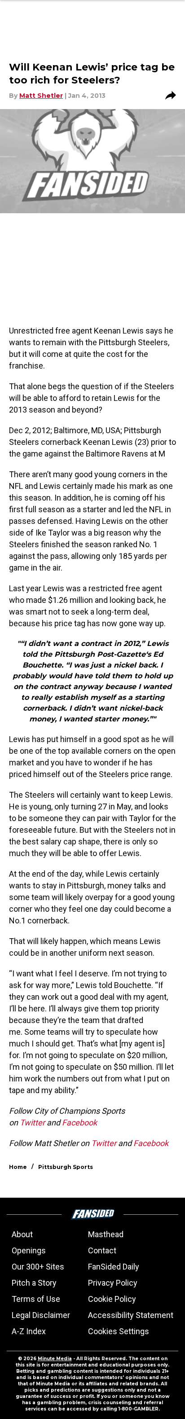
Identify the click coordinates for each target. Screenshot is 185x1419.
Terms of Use (36, 1299)
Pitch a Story (34, 1282)
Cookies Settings (118, 1331)
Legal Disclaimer (41, 1315)
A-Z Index (29, 1331)
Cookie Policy (112, 1299)
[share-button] (171, 96)
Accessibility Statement (130, 1315)
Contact (102, 1250)
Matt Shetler (41, 96)
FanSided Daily (113, 1266)
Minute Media (55, 1359)
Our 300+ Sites (38, 1266)
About (22, 1234)
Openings (29, 1250)
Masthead (105, 1234)
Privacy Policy (112, 1282)
